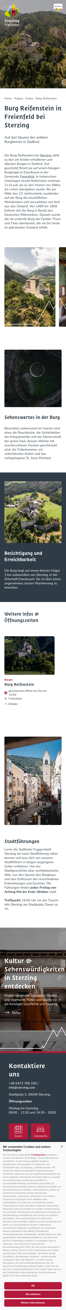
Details (13, 704)
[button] (61, 1146)
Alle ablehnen (33, 1294)
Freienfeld (27, 176)
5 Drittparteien (38, 1155)
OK (33, 1285)
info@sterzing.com (22, 1087)
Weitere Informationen (33, 1302)
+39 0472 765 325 (23, 1083)
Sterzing (46, 155)
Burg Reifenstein (19, 684)
